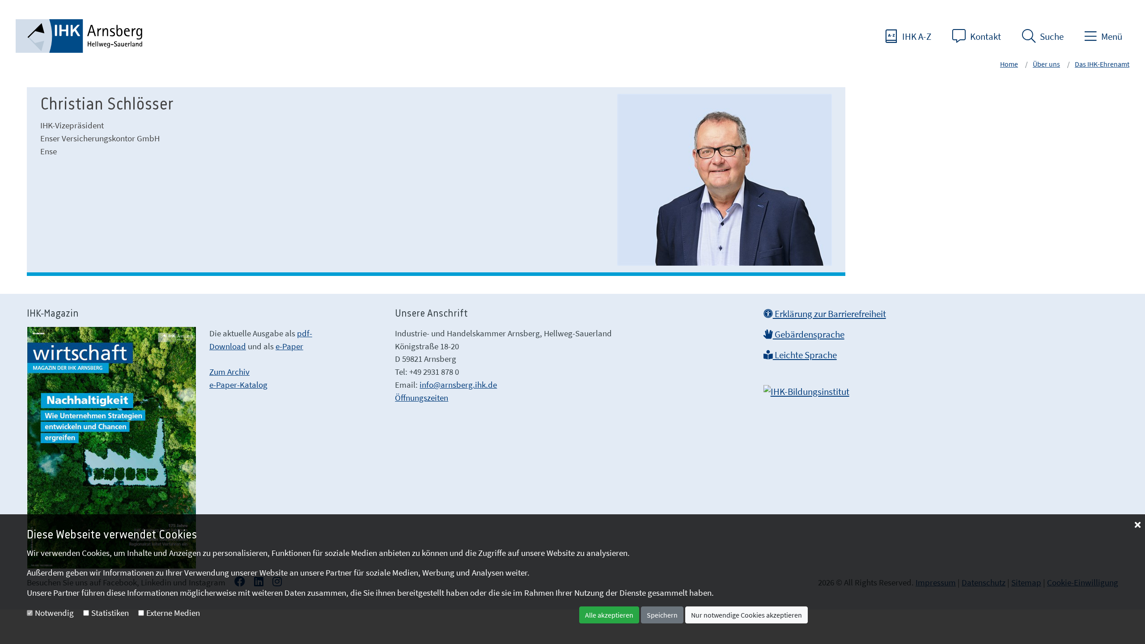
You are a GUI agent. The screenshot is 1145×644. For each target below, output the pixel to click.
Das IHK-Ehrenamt (1102, 63)
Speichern (662, 614)
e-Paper (289, 346)
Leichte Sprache (805, 355)
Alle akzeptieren (609, 614)
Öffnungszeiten (421, 397)
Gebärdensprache (808, 334)
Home (1009, 63)
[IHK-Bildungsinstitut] (806, 388)
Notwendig (54, 612)
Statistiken (110, 612)
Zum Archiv (229, 371)
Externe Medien (173, 612)
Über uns (1046, 63)
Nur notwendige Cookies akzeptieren (746, 614)
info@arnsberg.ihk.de (458, 384)
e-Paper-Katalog (238, 384)
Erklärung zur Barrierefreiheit (829, 314)
